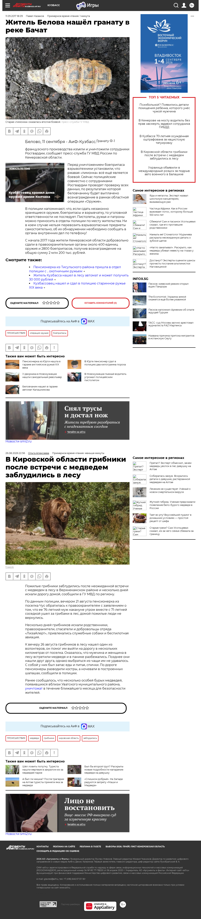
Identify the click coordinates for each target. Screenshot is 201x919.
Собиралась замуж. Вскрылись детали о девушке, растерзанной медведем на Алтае (170, 479)
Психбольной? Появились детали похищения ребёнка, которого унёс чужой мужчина (164, 108)
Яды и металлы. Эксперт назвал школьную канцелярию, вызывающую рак (169, 198)
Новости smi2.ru (18, 441)
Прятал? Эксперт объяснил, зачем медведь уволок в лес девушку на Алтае (170, 466)
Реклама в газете (90, 846)
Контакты (42, 846)
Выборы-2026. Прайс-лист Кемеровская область (135, 846)
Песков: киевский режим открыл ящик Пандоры (168, 285)
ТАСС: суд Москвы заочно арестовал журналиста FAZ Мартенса (171, 324)
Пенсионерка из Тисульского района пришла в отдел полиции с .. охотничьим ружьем (75, 269)
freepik (9, 567)
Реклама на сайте (64, 846)
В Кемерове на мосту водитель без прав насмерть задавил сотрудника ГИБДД (164, 124)
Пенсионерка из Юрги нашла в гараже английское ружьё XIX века (41, 364)
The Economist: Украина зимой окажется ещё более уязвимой (167, 298)
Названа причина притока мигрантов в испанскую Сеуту (171, 337)
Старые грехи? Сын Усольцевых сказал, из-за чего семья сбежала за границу (172, 531)
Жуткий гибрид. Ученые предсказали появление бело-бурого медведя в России (172, 505)
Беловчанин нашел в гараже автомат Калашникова (40, 388)
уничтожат (34, 688)
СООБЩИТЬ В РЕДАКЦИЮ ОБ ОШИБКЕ (58, 851)
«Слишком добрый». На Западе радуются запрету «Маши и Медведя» (103, 782)
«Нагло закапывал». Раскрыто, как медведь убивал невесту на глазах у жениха (172, 250)
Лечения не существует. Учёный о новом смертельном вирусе (170, 490)
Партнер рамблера (70, 904)
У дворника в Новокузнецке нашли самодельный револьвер (42, 375)
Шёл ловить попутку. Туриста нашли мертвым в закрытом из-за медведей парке (42, 769)
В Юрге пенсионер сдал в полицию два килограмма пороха (105, 363)
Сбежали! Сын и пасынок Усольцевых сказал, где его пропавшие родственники (173, 224)
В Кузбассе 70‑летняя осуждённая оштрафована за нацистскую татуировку (164, 140)
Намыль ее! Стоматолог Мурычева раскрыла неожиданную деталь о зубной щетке (171, 237)
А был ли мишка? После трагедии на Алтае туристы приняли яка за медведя (43, 782)
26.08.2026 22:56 (15, 453)
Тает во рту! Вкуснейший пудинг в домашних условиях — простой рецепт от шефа (170, 518)
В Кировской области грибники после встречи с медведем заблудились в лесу (164, 155)
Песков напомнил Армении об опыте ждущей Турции (171, 311)
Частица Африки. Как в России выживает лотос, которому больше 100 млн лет (171, 211)
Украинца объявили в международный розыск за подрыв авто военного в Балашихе (164, 171)
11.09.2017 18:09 (14, 16)
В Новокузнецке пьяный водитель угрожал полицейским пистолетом (105, 377)
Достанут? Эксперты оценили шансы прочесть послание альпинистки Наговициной (172, 263)
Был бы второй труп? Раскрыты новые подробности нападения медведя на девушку (103, 769)
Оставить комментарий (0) (100, 303)
